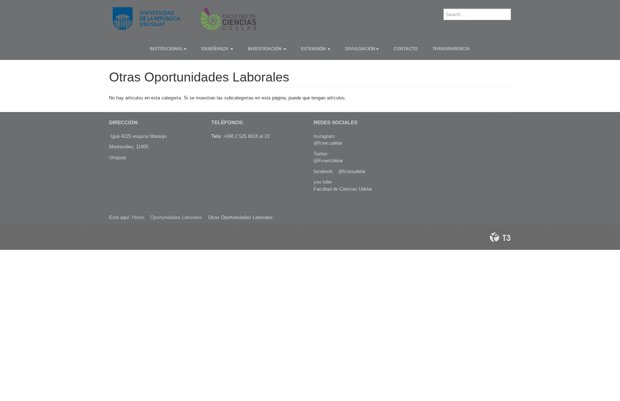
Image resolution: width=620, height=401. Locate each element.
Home (138, 217)
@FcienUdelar (328, 160)
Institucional (166, 48)
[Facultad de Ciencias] (184, 19)
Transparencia (451, 48)
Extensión (314, 48)
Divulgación (360, 48)
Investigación (265, 48)
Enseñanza (215, 48)
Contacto (406, 48)
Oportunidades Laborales (176, 217)
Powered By (500, 237)
